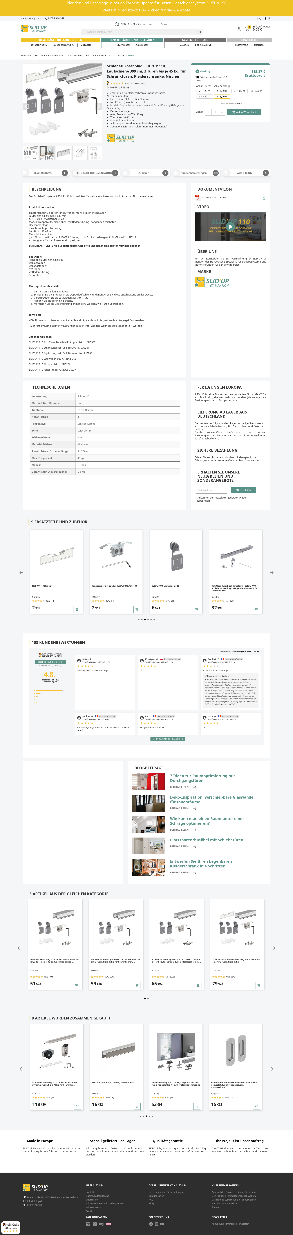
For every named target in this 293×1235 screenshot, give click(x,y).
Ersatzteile (241, 45)
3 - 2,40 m (204, 96)
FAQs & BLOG (251, 173)
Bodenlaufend (203, 45)
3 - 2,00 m (256, 90)
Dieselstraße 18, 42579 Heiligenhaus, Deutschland (53, 1197)
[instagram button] (269, 18)
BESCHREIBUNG (42, 173)
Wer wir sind (27, 18)
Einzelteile (249, 40)
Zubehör (259, 45)
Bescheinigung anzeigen (50, 662)
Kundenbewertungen (199, 173)
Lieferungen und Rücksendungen (166, 1191)
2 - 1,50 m (222, 90)
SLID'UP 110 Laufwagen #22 (105, 585)
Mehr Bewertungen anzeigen (168, 739)
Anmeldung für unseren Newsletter (230, 1223)
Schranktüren (39, 45)
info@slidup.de (35, 1201)
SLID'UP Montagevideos (224, 1203)
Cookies (90, 1211)
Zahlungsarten (156, 1195)
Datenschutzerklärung (97, 1195)
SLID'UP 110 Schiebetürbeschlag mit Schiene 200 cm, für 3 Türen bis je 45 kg (176, 960)
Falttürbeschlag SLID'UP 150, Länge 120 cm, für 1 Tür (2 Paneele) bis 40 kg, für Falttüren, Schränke (116, 1083)
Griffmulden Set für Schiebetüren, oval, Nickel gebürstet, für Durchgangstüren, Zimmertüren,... (175, 1085)
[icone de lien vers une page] (89, 1223)
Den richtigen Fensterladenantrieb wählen (234, 1195)
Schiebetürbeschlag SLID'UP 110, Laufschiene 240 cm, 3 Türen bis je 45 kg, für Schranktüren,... (237, 960)
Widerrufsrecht (94, 1207)
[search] (198, 32)
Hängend (184, 45)
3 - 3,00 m (222, 96)
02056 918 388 (55, 18)
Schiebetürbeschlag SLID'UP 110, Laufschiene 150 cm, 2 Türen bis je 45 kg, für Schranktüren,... (55, 960)
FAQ (151, 1199)
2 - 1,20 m (204, 90)
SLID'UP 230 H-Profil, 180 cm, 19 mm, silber (53, 1082)
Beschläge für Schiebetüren (60, 40)
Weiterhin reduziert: (146, 10)
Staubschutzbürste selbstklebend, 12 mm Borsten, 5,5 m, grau (232, 587)
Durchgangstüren (63, 45)
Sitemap (216, 1207)
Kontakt (39, 18)
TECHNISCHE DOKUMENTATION (95, 173)
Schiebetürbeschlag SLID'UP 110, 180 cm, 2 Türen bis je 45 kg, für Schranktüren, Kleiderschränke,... (115, 960)
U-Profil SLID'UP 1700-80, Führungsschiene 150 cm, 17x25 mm (234, 1083)
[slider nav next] (272, 572)
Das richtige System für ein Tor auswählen (234, 1199)
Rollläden (142, 45)
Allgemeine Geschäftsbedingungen (104, 1203)
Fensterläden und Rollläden (132, 40)
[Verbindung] (241, 28)
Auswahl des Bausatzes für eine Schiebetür (234, 1191)
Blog (259, 18)
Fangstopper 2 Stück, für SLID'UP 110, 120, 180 (55, 585)
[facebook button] (266, 18)
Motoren (86, 45)
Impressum (92, 1199)
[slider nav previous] (21, 572)
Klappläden (123, 45)
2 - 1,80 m (239, 90)
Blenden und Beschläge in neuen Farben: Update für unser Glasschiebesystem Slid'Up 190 (146, 2)
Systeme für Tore (195, 40)
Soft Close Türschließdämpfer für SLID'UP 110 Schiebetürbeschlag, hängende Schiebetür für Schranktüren (175, 588)
